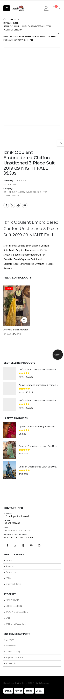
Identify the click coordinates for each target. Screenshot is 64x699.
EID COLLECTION (14, 606)
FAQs (8, 578)
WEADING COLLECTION (17, 611)
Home (9, 560)
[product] (9, 373)
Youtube (31, 545)
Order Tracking (13, 651)
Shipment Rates (13, 584)
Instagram (39, 545)
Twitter (12, 205)
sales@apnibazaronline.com (17, 530)
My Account (11, 645)
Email (24, 205)
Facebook (6, 205)
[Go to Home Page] (4, 19)
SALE (8, 617)
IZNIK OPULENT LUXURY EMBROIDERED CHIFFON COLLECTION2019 (25, 194)
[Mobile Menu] (6, 8)
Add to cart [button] (24, 320)
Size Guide (11, 663)
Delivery (10, 639)
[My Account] (46, 8)
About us (10, 566)
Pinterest (18, 205)
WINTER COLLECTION (16, 623)
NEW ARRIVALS (12, 600)
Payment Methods (14, 657)
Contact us (11, 572)
